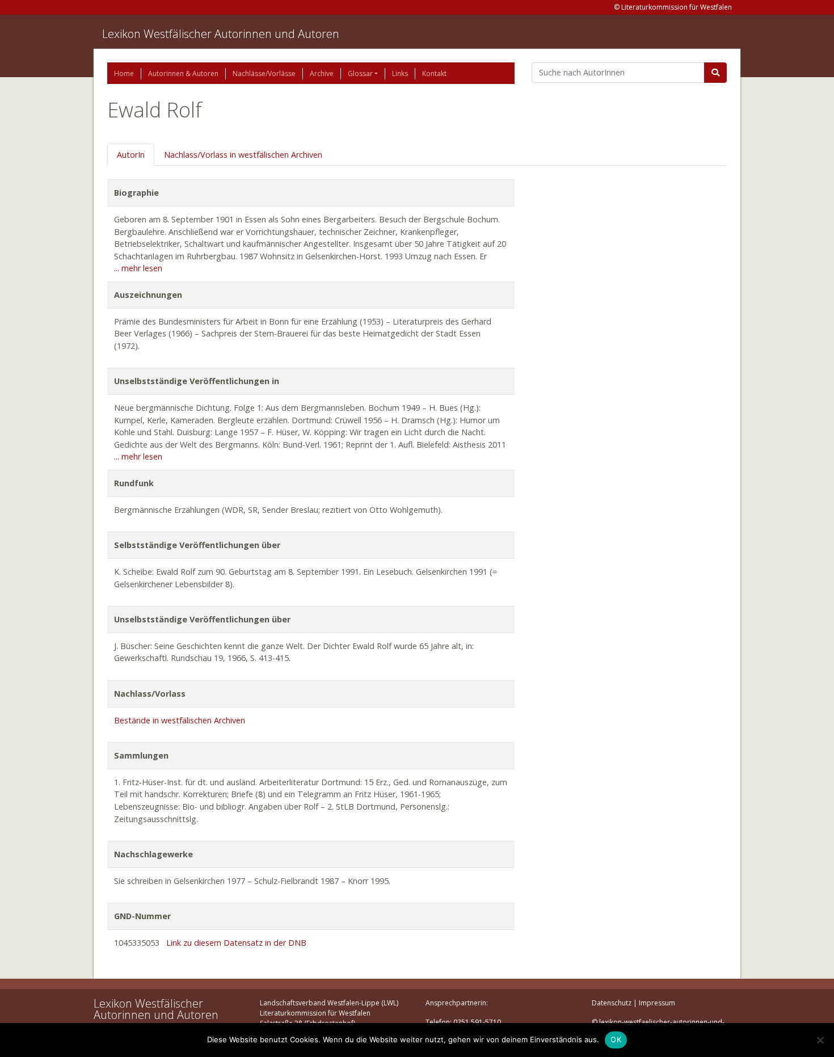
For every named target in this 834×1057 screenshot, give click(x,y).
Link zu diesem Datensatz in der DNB (236, 942)
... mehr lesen (138, 268)
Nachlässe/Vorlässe (264, 73)
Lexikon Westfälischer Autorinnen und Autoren (220, 33)
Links (400, 73)
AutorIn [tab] (131, 154)
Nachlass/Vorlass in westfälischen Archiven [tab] (243, 154)
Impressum (657, 1003)
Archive (322, 73)
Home (124, 73)
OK (615, 1039)
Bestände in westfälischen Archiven (179, 720)
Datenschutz (611, 1003)
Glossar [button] (360, 73)
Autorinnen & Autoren (183, 73)
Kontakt (434, 73)
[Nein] (819, 1040)
